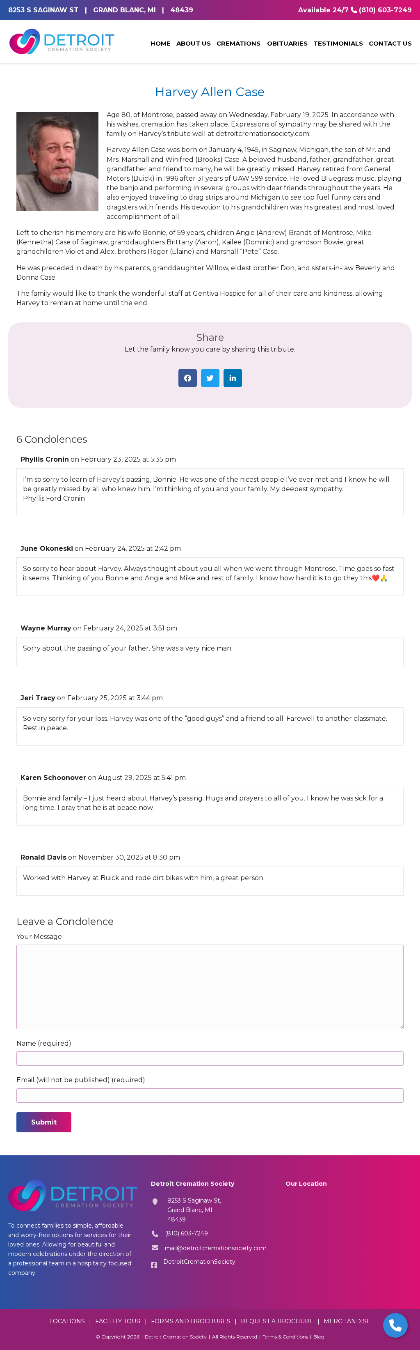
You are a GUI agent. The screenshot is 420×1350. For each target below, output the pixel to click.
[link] (161, 44)
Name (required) (43, 1043)
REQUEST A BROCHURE (277, 1321)
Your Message (39, 937)
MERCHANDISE (347, 1321)
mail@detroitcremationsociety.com (216, 1248)
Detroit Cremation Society (176, 1337)
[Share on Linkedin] (233, 378)
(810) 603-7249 (385, 10)
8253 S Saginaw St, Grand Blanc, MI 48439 (194, 1210)
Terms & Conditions (285, 1337)
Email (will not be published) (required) (80, 1080)
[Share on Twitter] (210, 378)
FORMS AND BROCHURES (191, 1321)
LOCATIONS (67, 1321)
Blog (318, 1337)
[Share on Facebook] (187, 378)
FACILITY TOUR (118, 1321)
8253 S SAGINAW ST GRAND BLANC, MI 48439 (100, 10)
